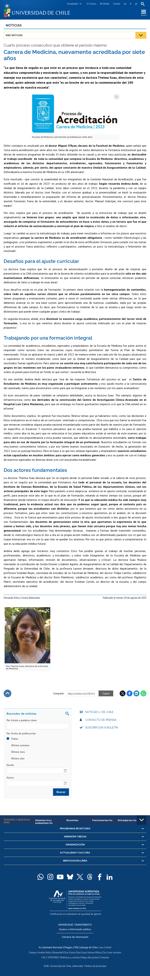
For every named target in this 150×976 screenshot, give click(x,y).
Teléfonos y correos (69, 957)
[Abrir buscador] (142, 4)
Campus (33, 952)
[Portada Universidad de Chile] (39, 9)
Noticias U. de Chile (99, 712)
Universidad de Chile (60, 966)
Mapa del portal (90, 957)
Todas (14, 738)
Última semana (19, 745)
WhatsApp (143, 693)
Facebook (129, 693)
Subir (7, 693)
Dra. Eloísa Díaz (72, 952)
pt (136, 3)
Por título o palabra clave (22, 720)
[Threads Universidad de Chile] (89, 876)
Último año (17, 758)
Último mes (17, 752)
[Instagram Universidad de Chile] (50, 876)
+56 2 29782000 (49, 957)
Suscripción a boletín (101, 727)
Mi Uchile (104, 3)
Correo (116, 3)
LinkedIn (136, 693)
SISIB (46, 966)
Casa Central (104, 947)
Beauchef (58, 952)
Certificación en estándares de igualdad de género (75, 914)
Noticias (14, 25)
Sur (104, 952)
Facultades (72, 3)
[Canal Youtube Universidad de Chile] (60, 876)
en (125, 3)
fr (131, 3)
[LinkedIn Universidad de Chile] (109, 876)
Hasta (10, 777)
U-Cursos (91, 3)
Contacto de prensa (100, 720)
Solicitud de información (75, 937)
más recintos (114, 952)
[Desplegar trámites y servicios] (141, 820)
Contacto (104, 957)
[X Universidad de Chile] (80, 876)
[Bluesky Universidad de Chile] (70, 876)
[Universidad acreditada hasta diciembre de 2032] (75, 899)
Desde (10, 765)
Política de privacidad (95, 966)
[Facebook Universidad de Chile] (99, 876)
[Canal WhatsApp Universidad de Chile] (40, 876)
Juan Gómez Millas (92, 952)
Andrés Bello (44, 952)
